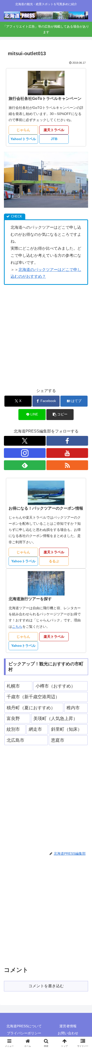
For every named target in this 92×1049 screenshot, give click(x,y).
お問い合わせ (68, 1033)
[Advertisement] (46, 336)
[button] (60, 414)
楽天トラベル (54, 130)
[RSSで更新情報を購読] (67, 465)
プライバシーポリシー (24, 1033)
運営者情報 (68, 1026)
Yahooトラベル (23, 561)
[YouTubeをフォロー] (67, 453)
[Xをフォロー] (25, 441)
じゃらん (23, 130)
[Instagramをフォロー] (25, 453)
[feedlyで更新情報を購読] (25, 465)
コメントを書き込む (46, 986)
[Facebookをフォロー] (67, 441)
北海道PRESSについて (24, 1026)
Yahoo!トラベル (23, 139)
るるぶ (54, 561)
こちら (17, 626)
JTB (54, 139)
